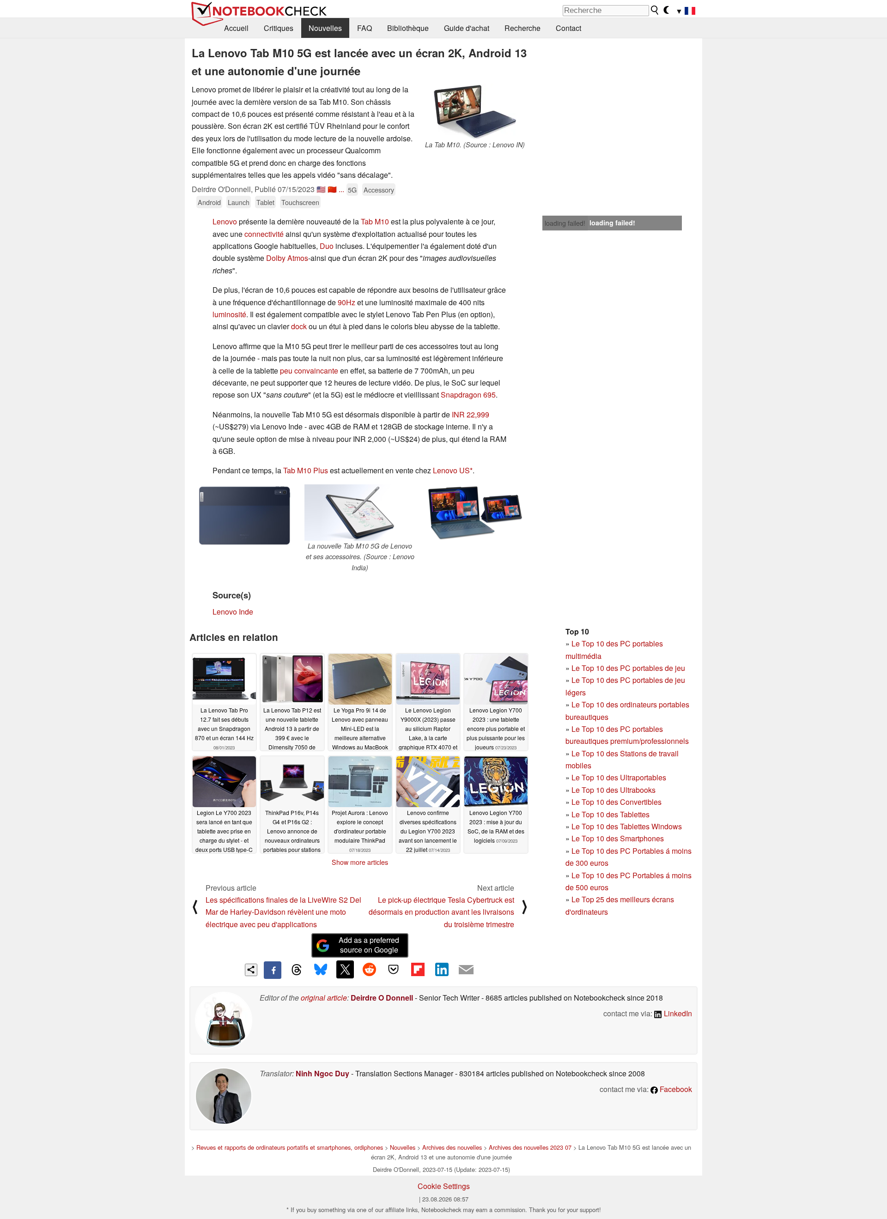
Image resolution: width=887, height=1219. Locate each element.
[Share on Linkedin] (441, 969)
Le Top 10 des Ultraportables (618, 777)
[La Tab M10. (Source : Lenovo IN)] (474, 111)
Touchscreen (300, 202)
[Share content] (251, 970)
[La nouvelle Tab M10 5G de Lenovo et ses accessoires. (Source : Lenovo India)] (359, 512)
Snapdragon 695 (468, 394)
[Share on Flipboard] (417, 969)
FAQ (364, 28)
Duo (327, 246)
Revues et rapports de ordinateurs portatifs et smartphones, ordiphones (289, 1147)
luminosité (229, 314)
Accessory (379, 189)
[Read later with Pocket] (393, 969)
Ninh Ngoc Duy (322, 1073)
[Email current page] (466, 970)
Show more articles (360, 862)
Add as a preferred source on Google (369, 945)
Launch (238, 202)
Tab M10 (375, 221)
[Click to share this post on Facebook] (272, 970)
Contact (568, 28)
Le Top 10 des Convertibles (616, 802)
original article (324, 997)
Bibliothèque (408, 28)
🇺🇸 (321, 189)
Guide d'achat (466, 28)
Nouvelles (325, 28)
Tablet (265, 202)
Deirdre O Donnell (382, 997)
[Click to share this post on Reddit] (369, 969)
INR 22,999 (470, 414)
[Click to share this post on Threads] (296, 970)
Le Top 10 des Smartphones (617, 838)
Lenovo (225, 221)
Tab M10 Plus (305, 470)
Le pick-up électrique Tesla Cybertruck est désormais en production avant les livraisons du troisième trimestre (441, 911)
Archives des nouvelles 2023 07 (530, 1147)
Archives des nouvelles (452, 1147)
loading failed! (565, 223)
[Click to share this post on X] (345, 969)
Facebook (675, 1089)
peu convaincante (309, 370)
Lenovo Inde (233, 611)
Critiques (278, 28)
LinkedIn (677, 1013)
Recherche (522, 28)
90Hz (346, 302)
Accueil (236, 28)
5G (352, 189)
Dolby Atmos (287, 258)
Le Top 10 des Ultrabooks (613, 790)
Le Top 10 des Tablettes (610, 814)
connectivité (264, 234)
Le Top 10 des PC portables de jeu (628, 668)
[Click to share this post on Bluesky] (320, 970)
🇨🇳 (332, 189)
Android (209, 202)
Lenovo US (451, 470)
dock (299, 326)
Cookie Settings (444, 1186)
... (341, 189)
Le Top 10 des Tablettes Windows (626, 826)
